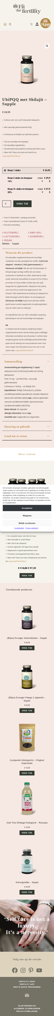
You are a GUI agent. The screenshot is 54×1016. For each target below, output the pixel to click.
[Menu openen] (10, 24)
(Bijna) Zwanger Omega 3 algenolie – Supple (27, 699)
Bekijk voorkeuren (27, 523)
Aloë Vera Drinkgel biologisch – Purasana (27, 822)
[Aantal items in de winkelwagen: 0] (31, 24)
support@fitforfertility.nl (11, 156)
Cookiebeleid (19, 528)
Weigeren (27, 515)
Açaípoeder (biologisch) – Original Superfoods (27, 761)
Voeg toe (22, 203)
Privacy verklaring (31, 528)
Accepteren (27, 508)
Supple (15, 243)
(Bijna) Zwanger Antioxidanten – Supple (27, 638)
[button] (47, 45)
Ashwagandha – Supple (27, 882)
